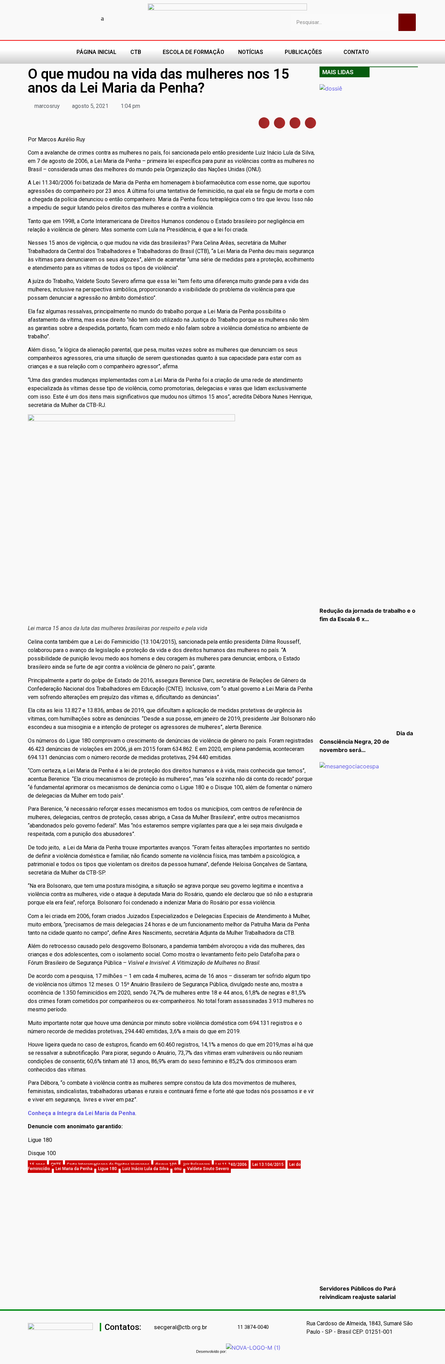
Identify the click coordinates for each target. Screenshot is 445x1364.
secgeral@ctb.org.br (180, 1327)
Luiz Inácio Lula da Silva (145, 1168)
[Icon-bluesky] (102, 18)
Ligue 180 (107, 1168)
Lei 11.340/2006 (231, 1164)
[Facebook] (53, 18)
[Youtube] (66, 18)
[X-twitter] (114, 18)
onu (177, 1168)
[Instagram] (78, 18)
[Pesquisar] (407, 22)
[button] (264, 122)
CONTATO (356, 52)
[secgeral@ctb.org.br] (150, 1327)
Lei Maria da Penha (74, 1168)
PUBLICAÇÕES (303, 52)
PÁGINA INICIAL (96, 52)
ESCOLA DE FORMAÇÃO (193, 52)
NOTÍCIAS (250, 52)
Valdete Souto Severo (208, 1168)
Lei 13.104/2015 (268, 1164)
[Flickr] (90, 18)
